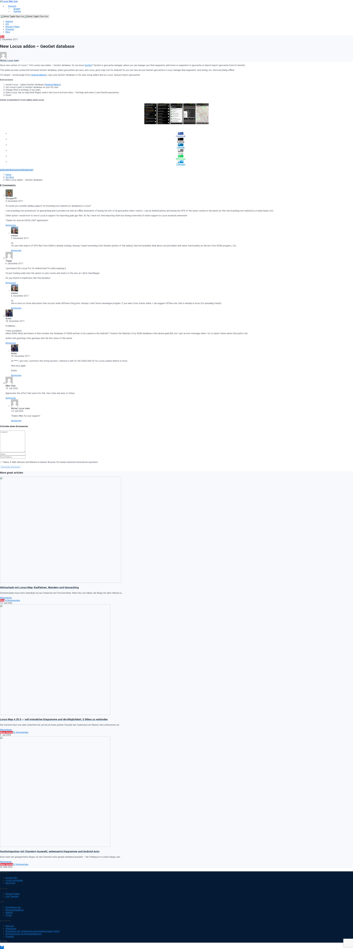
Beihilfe (9, 912)
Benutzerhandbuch (15, 910)
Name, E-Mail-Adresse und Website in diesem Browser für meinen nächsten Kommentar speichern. (50, 462)
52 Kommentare (20, 732)
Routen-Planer (13, 26)
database (10, 170)
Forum (9, 915)
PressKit (10, 936)
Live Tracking (12, 896)
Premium (10, 29)
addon (3, 170)
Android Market (38, 75)
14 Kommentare (12, 600)
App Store (10, 883)
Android (9, 21)
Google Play (11, 877)
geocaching (20, 170)
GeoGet (88, 65)
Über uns (10, 926)
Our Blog (10, 177)
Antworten (11, 225)
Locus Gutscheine (14, 880)
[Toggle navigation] (24, 16)
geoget (29, 170)
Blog (8, 32)
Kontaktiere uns (13, 907)
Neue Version (6, 732)
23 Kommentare (20, 864)
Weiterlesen (6, 597)
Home (8, 174)
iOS (7, 24)
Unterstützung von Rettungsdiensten (24, 934)
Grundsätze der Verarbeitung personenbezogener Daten (33, 931)
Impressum (11, 928)
